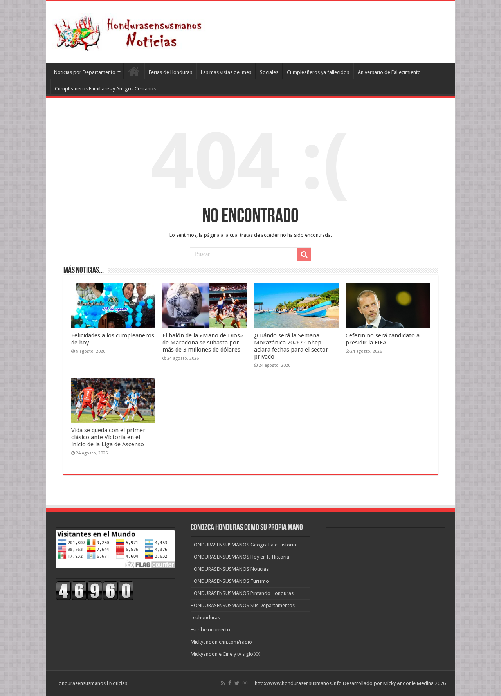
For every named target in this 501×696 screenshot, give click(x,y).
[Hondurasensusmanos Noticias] (130, 30)
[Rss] (223, 683)
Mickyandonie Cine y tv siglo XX (225, 654)
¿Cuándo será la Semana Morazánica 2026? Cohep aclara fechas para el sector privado (291, 346)
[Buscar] (304, 254)
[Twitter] (237, 683)
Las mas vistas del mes (226, 72)
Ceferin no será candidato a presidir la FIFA (383, 339)
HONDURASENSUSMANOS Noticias (230, 569)
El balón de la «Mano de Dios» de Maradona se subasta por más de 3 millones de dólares (202, 342)
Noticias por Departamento (84, 72)
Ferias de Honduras (170, 72)
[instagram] (245, 683)
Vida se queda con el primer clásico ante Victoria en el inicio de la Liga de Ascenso (108, 437)
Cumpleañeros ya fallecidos (318, 72)
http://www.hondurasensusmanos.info (298, 683)
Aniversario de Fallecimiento (389, 72)
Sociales (269, 72)
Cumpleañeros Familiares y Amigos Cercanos (105, 89)
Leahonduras (205, 617)
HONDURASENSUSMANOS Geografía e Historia (243, 545)
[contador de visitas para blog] (95, 590)
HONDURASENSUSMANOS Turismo (230, 581)
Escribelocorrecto (210, 630)
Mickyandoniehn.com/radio (221, 642)
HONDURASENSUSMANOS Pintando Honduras (242, 593)
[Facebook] (229, 683)
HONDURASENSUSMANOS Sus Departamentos (243, 605)
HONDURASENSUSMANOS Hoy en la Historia (240, 557)
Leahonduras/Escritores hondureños (134, 71)
